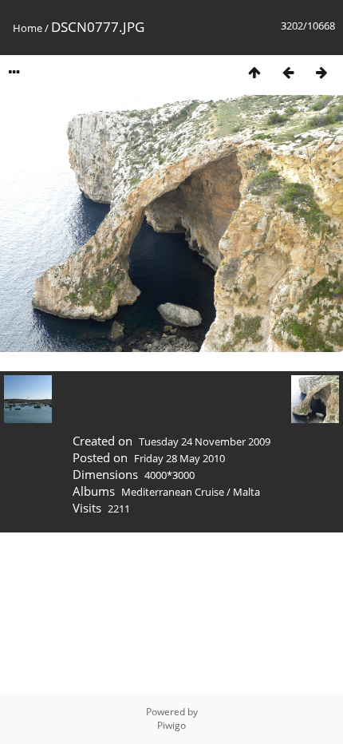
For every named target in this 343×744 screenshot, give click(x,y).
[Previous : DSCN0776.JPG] (288, 72)
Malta (246, 492)
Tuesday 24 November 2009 (204, 441)
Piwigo (171, 725)
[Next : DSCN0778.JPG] (321, 72)
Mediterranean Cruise (172, 492)
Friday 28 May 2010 (179, 458)
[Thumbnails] (254, 72)
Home (27, 28)
